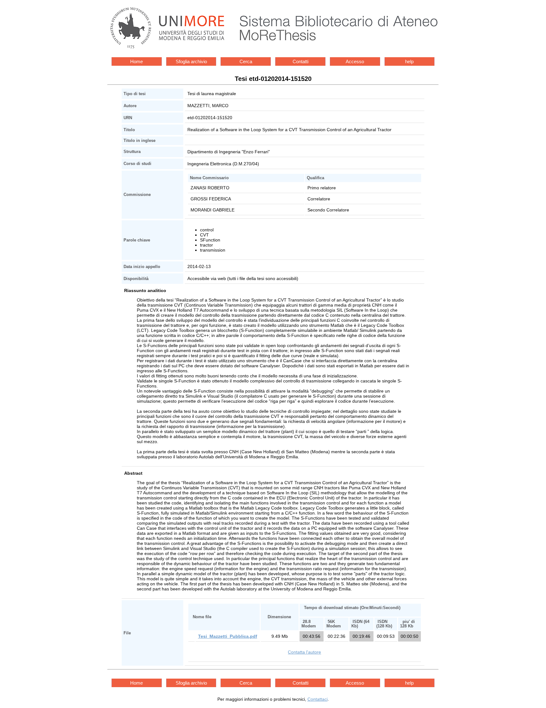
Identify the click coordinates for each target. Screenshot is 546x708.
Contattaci (317, 699)
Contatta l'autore (304, 652)
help (409, 61)
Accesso (355, 61)
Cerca (246, 61)
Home (136, 61)
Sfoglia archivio (191, 61)
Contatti (300, 61)
